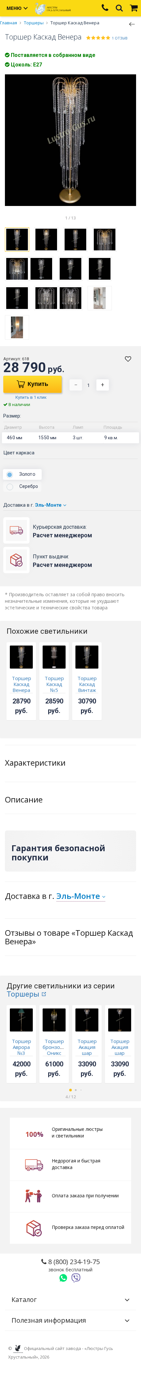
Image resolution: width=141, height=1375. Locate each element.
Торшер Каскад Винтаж (87, 684)
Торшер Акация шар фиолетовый (90, 1050)
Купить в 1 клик (31, 397)
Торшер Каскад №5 (54, 684)
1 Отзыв (120, 38)
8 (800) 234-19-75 (73, 1265)
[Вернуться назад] (132, 24)
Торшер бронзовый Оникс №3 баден (56, 1053)
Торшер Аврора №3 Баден (21, 1050)
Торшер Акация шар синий (120, 1050)
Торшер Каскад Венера (21, 684)
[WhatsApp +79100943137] (63, 1278)
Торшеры (23, 994)
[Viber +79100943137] (76, 1278)
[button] (70, 1090)
